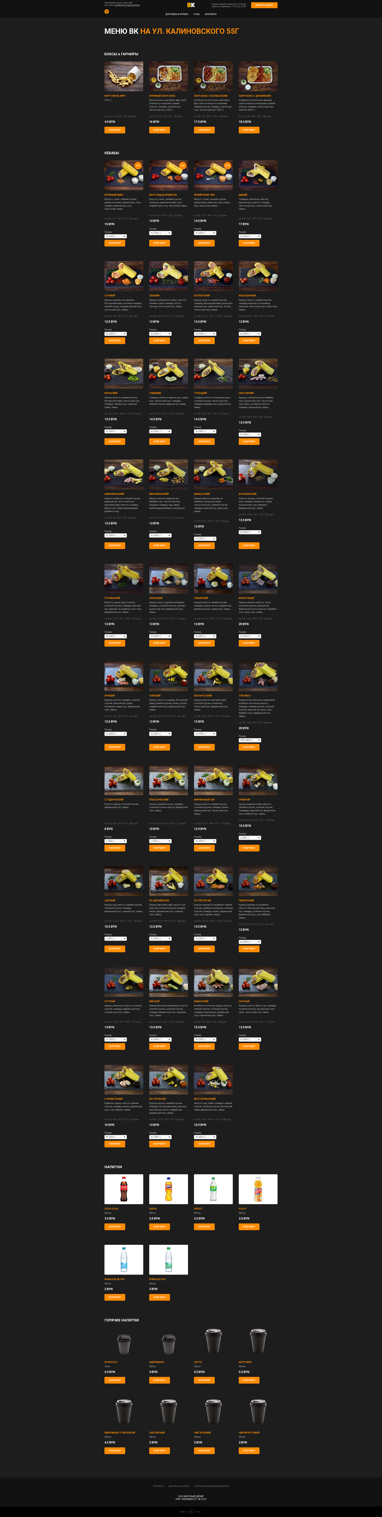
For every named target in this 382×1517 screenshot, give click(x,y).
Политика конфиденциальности (211, 1486)
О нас (196, 14)
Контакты (211, 14)
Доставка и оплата (176, 14)
